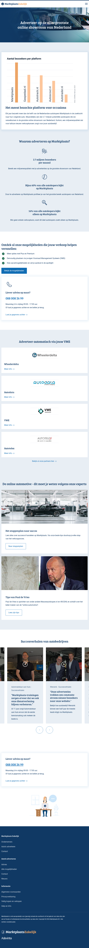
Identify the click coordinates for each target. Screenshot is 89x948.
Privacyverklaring (8, 897)
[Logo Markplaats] (14, 3)
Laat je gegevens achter (15, 315)
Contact (4, 851)
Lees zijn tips (13, 612)
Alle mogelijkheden (9, 869)
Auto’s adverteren (8, 846)
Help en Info (6, 906)
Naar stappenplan (15, 546)
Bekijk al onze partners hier (43, 461)
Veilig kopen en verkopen (11, 901)
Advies (4, 864)
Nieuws (4, 879)
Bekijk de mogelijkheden (14, 271)
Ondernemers (6, 842)
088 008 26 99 (14, 764)
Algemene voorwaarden (11, 892)
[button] (86, 4)
